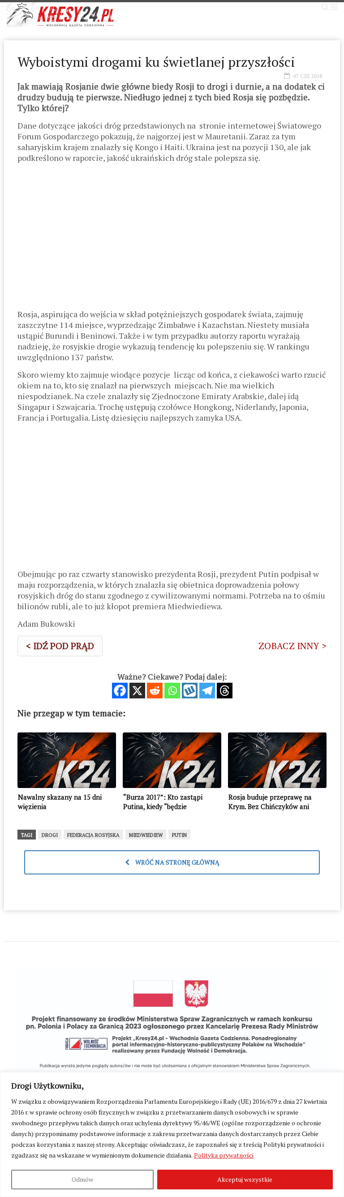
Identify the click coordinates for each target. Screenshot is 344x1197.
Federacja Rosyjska (93, 835)
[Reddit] (155, 690)
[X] (137, 690)
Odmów (82, 1179)
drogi (50, 835)
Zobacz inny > (292, 646)
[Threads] (224, 690)
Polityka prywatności (224, 1155)
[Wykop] (190, 690)
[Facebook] (120, 690)
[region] (172, 1134)
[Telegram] (207, 690)
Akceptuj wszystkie (244, 1179)
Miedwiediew (146, 835)
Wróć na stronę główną (176, 862)
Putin (179, 835)
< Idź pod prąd (60, 646)
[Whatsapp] (172, 690)
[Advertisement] (172, 239)
